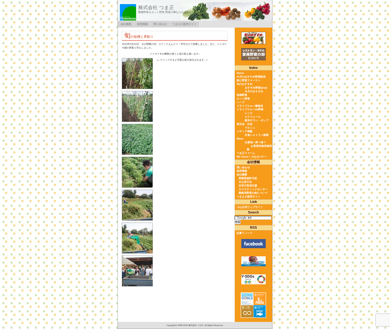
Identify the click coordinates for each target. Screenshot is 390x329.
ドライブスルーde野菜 (250, 109)
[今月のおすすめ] (253, 38)
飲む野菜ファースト (248, 80)
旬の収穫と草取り (138, 36)
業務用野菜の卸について (253, 192)
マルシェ (250, 127)
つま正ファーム (246, 153)
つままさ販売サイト (184, 24)
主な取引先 (245, 181)
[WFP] (253, 261)
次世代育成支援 (248, 185)
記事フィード (244, 233)
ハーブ (241, 102)
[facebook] (253, 243)
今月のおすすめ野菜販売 (251, 76)
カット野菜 (243, 98)
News (240, 138)
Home (240, 73)
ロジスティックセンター (253, 189)
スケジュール (253, 116)
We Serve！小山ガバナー (252, 156)
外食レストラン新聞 (257, 134)
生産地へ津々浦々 (255, 142)
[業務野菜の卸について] (253, 54)
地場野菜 (242, 94)
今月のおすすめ (254, 91)
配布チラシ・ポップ (257, 120)
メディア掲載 (244, 131)
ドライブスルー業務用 (250, 105)
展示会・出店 (244, 124)
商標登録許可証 (248, 178)
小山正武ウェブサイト (250, 207)
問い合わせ (160, 24)
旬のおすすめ (244, 83)
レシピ (249, 113)
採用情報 (142, 24)
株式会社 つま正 (156, 7)
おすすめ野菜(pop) (256, 87)
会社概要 (126, 24)
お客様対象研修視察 (259, 147)
